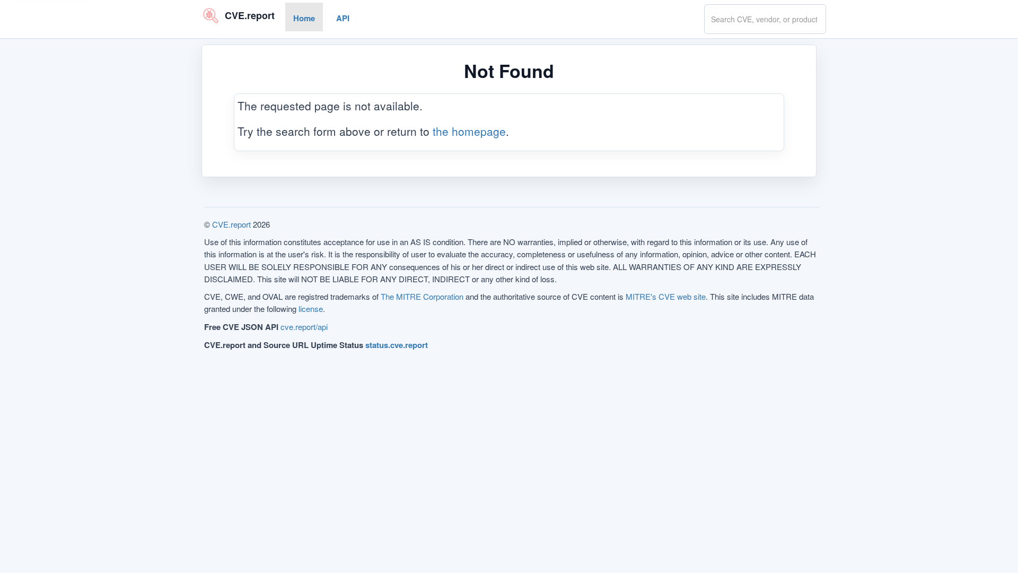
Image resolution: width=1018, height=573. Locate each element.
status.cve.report (396, 345)
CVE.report (231, 224)
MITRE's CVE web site (666, 296)
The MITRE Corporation (422, 296)
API (342, 18)
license (311, 308)
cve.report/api (304, 326)
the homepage (469, 130)
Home (304, 18)
